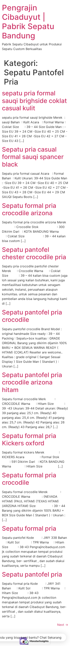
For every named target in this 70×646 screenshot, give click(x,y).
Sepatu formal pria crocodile (29, 478)
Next (62, 625)
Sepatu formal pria (29, 528)
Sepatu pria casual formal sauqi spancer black (33, 157)
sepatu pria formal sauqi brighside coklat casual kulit (34, 100)
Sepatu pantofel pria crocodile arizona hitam (32, 382)
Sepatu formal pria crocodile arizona (29, 209)
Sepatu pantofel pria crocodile (32, 315)
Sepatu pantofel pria (32, 574)
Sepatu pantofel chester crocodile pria (34, 253)
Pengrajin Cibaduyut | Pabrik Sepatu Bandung (28, 21)
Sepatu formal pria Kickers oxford (29, 439)
